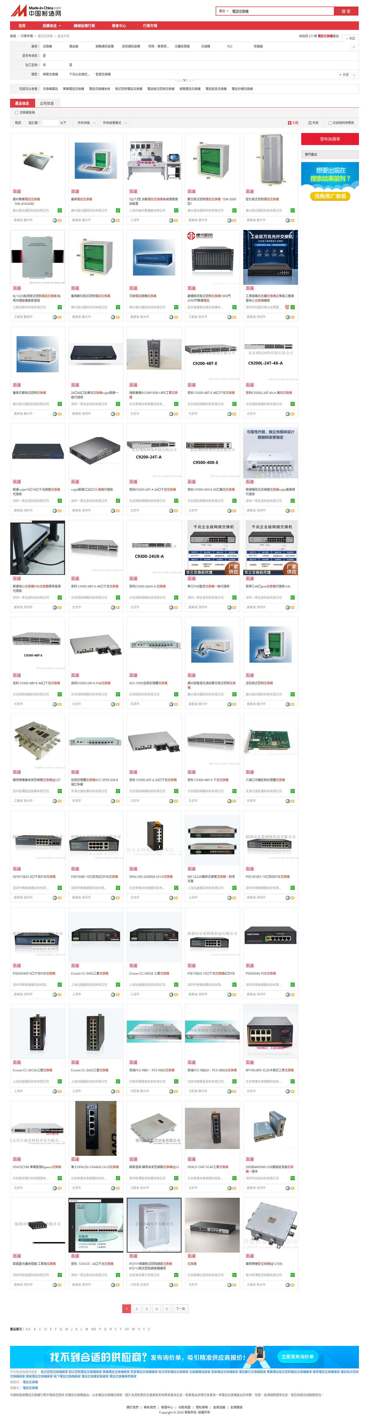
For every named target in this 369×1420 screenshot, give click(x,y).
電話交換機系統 (99, 89)
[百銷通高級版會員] (287, 307)
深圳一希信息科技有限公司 (89, 404)
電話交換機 (30, 1382)
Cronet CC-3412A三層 (32, 1070)
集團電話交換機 (73, 89)
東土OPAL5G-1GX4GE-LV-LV (95, 1167)
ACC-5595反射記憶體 (148, 683)
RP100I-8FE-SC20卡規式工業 (270, 1070)
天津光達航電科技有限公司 (89, 791)
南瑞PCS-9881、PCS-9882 (151, 1070)
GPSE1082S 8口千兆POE (34, 877)
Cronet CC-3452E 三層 (149, 973)
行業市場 (150, 25)
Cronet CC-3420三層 (89, 1070)
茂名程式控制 (259, 683)
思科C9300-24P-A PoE (90, 683)
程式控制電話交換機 (128, 89)
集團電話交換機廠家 (116, 1372)
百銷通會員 (27, 112)
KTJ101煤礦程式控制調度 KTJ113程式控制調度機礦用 (150, 1266)
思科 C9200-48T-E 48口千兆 (211, 393)
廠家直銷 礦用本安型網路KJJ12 (154, 1167)
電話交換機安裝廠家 (95, 1376)
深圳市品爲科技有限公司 (262, 1178)
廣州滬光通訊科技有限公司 (31, 210)
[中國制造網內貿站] (36, 10)
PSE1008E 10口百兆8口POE (94, 877)
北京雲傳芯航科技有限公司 (206, 1275)
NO (93, 1329)
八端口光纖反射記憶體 (265, 780)
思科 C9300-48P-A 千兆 (208, 780)
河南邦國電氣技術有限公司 (147, 1081)
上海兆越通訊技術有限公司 (206, 888)
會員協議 (219, 1407)
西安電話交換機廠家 (144, 1372)
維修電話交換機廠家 (326, 1372)
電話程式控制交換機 (160, 89)
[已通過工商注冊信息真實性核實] (60, 210)
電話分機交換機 (242, 89)
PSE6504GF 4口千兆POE (34, 973)
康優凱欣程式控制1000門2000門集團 (209, 298)
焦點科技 (190, 1412)
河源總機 (142, 296)
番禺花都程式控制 (29, 393)
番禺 (81, 199)
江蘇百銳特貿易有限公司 (29, 307)
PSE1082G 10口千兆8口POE (211, 973)
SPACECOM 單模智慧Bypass (37, 1167)
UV (127, 1329)
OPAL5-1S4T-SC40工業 (208, 1167)
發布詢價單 (330, 139)
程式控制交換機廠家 (54, 1372)
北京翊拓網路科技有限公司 (206, 404)
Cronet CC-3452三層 (89, 973)
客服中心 (167, 1407)
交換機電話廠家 (199, 1372)
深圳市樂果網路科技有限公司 (31, 888)
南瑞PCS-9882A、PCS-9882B (212, 1070)
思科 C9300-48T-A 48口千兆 (94, 586)
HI (66, 1329)
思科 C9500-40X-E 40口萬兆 (211, 489)
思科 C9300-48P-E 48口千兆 (36, 683)
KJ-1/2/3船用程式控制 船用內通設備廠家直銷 (36, 298)
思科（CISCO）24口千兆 (92, 1264)
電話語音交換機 (216, 89)
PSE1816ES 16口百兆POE (268, 877)
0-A (28, 1329)
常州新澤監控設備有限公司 (31, 791)
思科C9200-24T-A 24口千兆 (152, 489)
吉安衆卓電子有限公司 (144, 1275)
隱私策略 (202, 1407)
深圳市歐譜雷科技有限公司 (31, 1275)
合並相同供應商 (343, 123)
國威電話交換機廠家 (39, 1376)
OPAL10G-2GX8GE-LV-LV (151, 877)
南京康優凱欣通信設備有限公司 (206, 307)
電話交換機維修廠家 (123, 1376)
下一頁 (180, 1309)
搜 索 (346, 11)
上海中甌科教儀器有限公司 (147, 210)
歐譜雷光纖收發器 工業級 (34, 1264)
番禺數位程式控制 (90, 296)
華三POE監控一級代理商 (208, 586)
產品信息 (22, 103)
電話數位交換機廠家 (252, 1372)
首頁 (22, 25)
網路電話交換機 (190, 89)
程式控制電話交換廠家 (173, 1372)
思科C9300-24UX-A (147, 586)
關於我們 (133, 1407)
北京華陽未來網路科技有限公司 (148, 404)
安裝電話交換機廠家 (224, 1372)
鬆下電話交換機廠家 (67, 1376)
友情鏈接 (236, 1407)
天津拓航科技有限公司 (144, 694)
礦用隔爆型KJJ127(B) (264, 1264)
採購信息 (50, 25)
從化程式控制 (262, 199)
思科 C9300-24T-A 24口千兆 (153, 780)
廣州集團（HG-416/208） (26, 201)
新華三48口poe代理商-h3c (268, 586)
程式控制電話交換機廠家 (85, 1372)
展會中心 (119, 25)
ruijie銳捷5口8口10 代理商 (92, 489)
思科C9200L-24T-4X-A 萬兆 (269, 393)
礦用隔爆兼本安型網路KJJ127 (36, 780)
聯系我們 (150, 1407)
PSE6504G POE (261, 973)
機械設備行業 (84, 25)
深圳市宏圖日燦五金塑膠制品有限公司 (264, 307)
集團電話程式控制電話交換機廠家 (289, 1372)
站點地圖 (184, 1407)
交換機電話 (50, 89)
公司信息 (47, 103)
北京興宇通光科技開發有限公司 (31, 1178)
